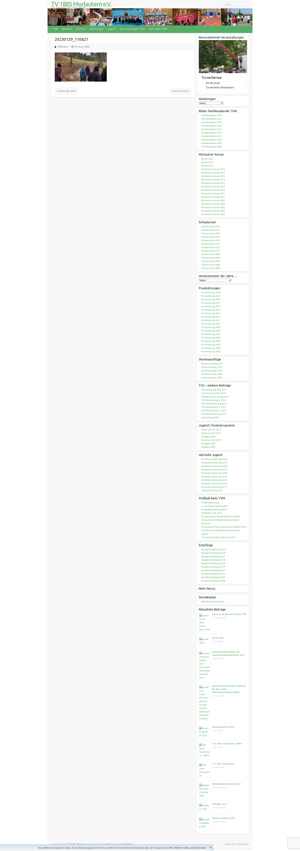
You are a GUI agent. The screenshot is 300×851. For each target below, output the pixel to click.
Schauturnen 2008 (210, 257)
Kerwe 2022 (207, 158)
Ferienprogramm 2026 (223, 727)
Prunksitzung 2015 (210, 306)
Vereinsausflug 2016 (211, 370)
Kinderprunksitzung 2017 (214, 469)
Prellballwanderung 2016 (214, 509)
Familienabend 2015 (211, 125)
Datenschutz (243, 843)
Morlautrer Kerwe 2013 (213, 186)
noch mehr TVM (157, 29)
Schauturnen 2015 (210, 236)
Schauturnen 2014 (210, 240)
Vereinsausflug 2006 (211, 377)
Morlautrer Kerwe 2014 (213, 183)
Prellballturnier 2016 (211, 512)
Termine (81, 29)
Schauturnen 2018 (210, 226)
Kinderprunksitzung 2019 (214, 462)
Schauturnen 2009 (210, 254)
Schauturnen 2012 (210, 247)
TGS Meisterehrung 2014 (213, 403)
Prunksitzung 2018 (210, 299)
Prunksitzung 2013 (210, 313)
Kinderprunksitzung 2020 (214, 459)
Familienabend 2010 (211, 139)
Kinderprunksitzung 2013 (214, 483)
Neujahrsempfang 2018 (213, 552)
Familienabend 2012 (211, 136)
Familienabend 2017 (211, 118)
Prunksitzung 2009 (210, 327)
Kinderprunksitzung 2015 (214, 476)
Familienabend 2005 (211, 146)
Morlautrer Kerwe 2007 (213, 207)
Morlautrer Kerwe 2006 (213, 210)
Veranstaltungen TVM (132, 29)
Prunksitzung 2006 (210, 337)
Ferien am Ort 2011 (211, 433)
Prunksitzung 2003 (210, 348)
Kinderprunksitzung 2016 (214, 473)
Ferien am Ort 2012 (211, 429)
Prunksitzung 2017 (210, 302)
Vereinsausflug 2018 (211, 367)
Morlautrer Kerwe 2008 (213, 203)
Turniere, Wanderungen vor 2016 (218, 537)
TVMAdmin (62, 46)
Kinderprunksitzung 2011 (214, 486)
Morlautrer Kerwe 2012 (213, 190)
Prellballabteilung (210, 502)
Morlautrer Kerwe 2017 (213, 172)
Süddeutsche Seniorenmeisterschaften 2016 (224, 526)
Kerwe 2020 (207, 162)
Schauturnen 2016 (210, 233)
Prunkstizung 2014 (210, 309)
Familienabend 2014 (211, 129)
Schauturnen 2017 (210, 229)
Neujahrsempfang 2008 (213, 580)
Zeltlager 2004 (208, 436)
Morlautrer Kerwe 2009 (213, 200)
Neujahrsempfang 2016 (213, 559)
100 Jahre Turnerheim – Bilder (227, 743)
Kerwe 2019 (207, 165)
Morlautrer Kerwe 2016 (213, 176)
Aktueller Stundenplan (212, 601)
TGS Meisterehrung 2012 (213, 414)
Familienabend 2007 (211, 143)
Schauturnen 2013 (210, 243)
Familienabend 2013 (211, 132)
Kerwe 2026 (218, 638)
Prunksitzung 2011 (210, 320)
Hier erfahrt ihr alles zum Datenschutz (187, 847)
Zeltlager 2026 (219, 804)
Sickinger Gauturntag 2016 (214, 396)
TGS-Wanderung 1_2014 (213, 407)
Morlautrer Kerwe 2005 (213, 214)
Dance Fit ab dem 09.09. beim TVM (229, 614)
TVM (55, 29)
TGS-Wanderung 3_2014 (213, 400)
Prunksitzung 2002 (210, 351)
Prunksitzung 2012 (210, 316)
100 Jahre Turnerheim (223, 764)
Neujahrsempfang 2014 (213, 563)
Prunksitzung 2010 (210, 323)
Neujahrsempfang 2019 (213, 549)
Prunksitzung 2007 (210, 334)
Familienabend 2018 (211, 115)
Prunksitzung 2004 (210, 344)
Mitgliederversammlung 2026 (226, 784)
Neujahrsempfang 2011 (213, 573)
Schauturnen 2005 (210, 268)
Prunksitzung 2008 (210, 330)
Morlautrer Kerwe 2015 (213, 179)
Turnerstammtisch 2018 (213, 393)
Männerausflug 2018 (211, 363)
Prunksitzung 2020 (210, 295)
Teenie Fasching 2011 (212, 490)
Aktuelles (67, 29)
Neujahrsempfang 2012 (213, 570)
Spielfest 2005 (208, 447)
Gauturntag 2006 (210, 417)
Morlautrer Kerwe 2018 (213, 169)
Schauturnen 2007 (210, 261)
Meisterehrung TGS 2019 (213, 389)
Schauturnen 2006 (210, 264)
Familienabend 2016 (211, 122)
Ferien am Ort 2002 (211, 440)
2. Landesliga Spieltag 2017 (214, 506)
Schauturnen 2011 (210, 250)
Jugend (112, 29)
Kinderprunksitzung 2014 (214, 479)
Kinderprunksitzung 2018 (214, 466)
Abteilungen (97, 29)
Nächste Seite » (181, 91)
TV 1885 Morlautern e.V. (81, 4)
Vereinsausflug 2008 (211, 374)
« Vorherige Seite (66, 91)
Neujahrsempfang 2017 (213, 556)
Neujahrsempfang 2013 (213, 566)
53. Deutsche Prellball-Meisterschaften (220, 516)
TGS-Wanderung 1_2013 (213, 410)
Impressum (230, 843)
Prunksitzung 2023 (210, 292)
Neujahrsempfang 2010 (213, 577)
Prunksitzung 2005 (210, 341)
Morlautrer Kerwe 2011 (213, 193)
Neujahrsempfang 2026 (223, 818)
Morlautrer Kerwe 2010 (213, 196)
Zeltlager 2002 (208, 443)
